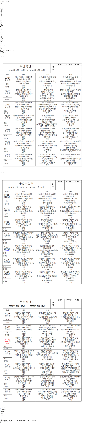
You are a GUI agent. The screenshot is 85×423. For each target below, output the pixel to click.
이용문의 (1, 23)
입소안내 (1, 35)
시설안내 (1, 29)
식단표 (1, 41)
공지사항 (1, 24)
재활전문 (1, 11)
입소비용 (1, 15)
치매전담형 (1, 9)
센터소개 (1, 27)
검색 (8, 54)
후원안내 (1, 2)
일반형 (1, 10)
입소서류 (1, 14)
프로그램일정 (1, 40)
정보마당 (1, 39)
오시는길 (1, 3)
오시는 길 (1, 30)
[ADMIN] (1, 419)
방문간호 (1, 12)
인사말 (1, 28)
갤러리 (1, 42)
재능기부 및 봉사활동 (2, 25)
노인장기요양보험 (2, 16)
